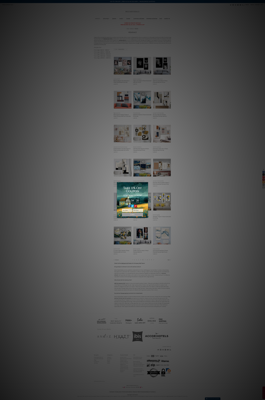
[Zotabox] (147, 216)
